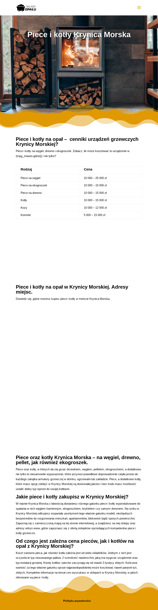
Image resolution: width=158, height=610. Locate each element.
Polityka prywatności (77, 600)
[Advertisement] (79, 73)
